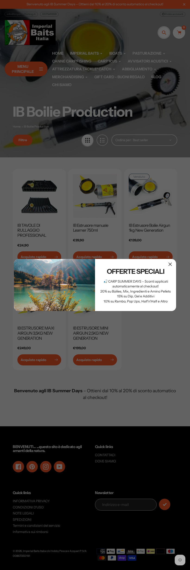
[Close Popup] (170, 264)
